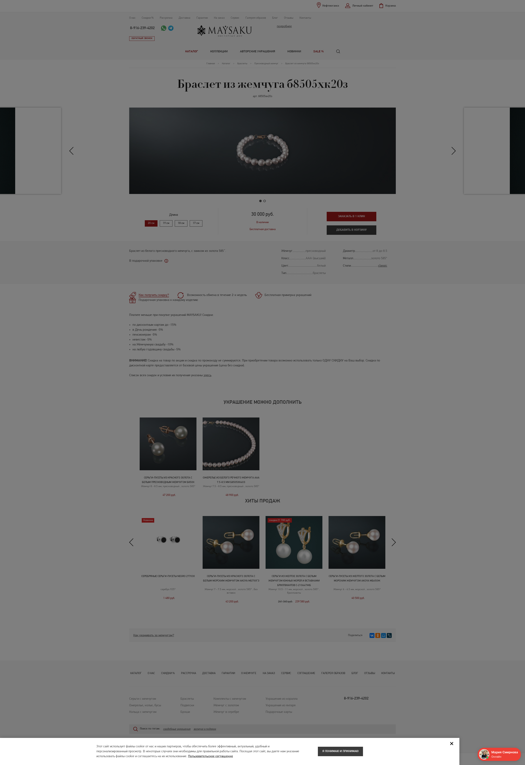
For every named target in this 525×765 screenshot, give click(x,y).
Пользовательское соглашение (210, 756)
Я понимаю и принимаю (340, 751)
